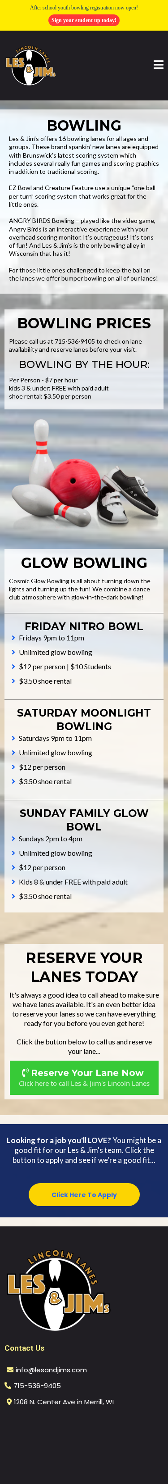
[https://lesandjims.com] (30, 65)
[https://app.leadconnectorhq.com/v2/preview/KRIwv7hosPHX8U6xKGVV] (84, 1290)
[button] (159, 65)
